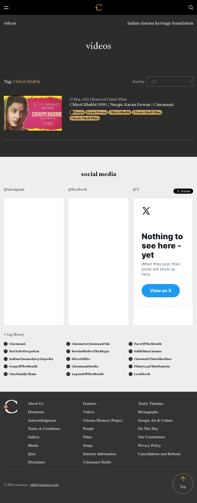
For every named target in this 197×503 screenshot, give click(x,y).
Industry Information (99, 453)
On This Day (148, 428)
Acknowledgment (42, 420)
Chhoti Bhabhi (120, 112)
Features (89, 403)
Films (87, 436)
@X (136, 189)
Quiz (32, 453)
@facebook (77, 189)
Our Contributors (151, 436)
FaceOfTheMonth (148, 344)
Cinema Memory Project (102, 420)
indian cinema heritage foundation (160, 23)
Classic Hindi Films (147, 112)
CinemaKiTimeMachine (153, 359)
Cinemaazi (17, 344)
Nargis (79, 112)
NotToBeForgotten (24, 351)
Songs (88, 445)
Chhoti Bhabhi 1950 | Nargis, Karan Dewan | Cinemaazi (121, 104)
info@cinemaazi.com (44, 484)
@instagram (14, 189)
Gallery (34, 436)
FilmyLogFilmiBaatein (152, 366)
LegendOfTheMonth (88, 374)
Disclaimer (36, 461)
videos (10, 23)
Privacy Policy (149, 445)
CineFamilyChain (22, 374)
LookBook (142, 374)
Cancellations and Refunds (159, 453)
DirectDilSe (81, 359)
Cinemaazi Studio (97, 461)
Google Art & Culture (155, 420)
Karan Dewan (96, 112)
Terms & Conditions (44, 428)
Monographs (148, 411)
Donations (36, 411)
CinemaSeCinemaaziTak (91, 344)
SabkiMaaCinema (148, 351)
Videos (88, 411)
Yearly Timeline (150, 403)
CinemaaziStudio (85, 366)
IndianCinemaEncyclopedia (31, 359)
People (88, 428)
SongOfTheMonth (23, 366)
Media (33, 445)
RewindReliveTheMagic (91, 351)
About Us (35, 403)
